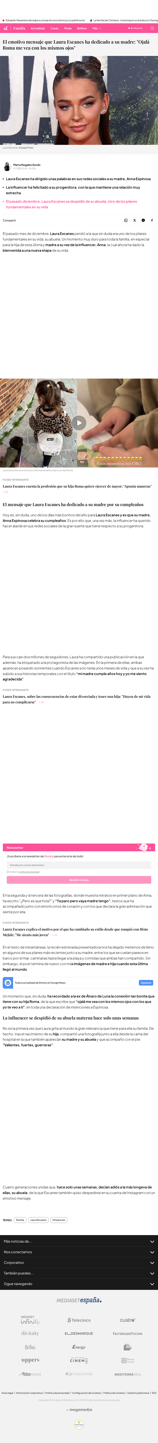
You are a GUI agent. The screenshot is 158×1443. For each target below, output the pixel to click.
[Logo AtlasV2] (30, 1374)
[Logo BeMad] (128, 1347)
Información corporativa (29, 1393)
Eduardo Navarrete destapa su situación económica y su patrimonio (45, 20)
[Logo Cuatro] (127, 1320)
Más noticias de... (18, 1241)
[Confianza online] (79, 1428)
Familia (19, 28)
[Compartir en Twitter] (134, 220)
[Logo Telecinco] (79, 1320)
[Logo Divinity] (30, 1333)
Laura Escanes (38, 1220)
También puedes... (19, 1273)
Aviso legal (7, 1393)
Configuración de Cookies (86, 1393)
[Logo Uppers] (30, 1360)
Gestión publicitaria (138, 1393)
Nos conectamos (18, 1252)
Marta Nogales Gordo (26, 164)
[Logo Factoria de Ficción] (127, 1333)
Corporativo (14, 1262)
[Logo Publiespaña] (79, 1374)
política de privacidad (29, 872)
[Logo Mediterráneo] (127, 1374)
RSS (154, 1393)
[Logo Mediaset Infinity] (30, 1320)
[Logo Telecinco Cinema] (79, 1360)
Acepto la (25, 872)
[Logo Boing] (30, 1347)
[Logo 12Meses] (127, 1360)
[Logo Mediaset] (79, 1303)
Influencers (59, 1220)
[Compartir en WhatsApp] (126, 220)
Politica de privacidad (57, 1393)
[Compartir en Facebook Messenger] (143, 220)
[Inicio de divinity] (6, 28)
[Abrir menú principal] (152, 28)
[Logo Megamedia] (81, 1410)
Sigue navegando (18, 1283)
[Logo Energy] (79, 1347)
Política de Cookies (114, 1393)
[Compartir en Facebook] (152, 220)
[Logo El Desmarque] (79, 1333)
